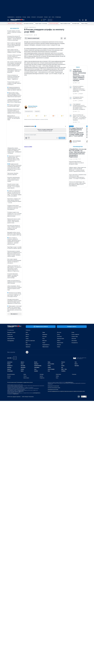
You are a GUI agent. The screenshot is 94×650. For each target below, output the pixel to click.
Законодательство (28, 111)
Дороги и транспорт (30, 340)
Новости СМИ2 (28, 146)
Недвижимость (11, 17)
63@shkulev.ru (21, 391)
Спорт (73, 332)
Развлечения (60, 342)
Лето (43, 338)
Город (27, 338)
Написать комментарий (33, 38)
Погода (24, 17)
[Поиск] (79, 20)
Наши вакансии (11, 338)
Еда (26, 342)
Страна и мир (75, 336)
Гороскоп (33, 17)
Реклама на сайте (11, 332)
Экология (74, 338)
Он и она (59, 332)
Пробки (46, 17)
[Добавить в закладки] (61, 38)
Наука (43, 342)
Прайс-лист (10, 334)
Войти (29, 138)
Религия (59, 344)
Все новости (14, 28)
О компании (10, 336)
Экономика (74, 340)
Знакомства (18, 17)
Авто (27, 332)
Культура (44, 336)
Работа (58, 340)
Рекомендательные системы (53, 389)
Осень (58, 334)
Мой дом (44, 340)
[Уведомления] (82, 20)
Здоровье (28, 346)
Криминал (44, 334)
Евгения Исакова (32, 106)
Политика (59, 336)
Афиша (28, 17)
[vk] (27, 352)
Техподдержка (10, 340)
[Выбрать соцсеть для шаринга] (65, 38)
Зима (43, 332)
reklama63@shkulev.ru (69, 382)
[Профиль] (85, 20)
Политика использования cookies (54, 387)
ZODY (50, 17)
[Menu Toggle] (8, 20)
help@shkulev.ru (16, 393)
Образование (45, 346)
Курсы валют (40, 17)
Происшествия (60, 338)
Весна (27, 336)
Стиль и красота (75, 334)
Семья (58, 346)
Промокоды (58, 17)
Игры (53, 17)
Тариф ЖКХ (37, 111)
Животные (28, 344)
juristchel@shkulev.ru (36, 392)
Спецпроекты (75, 342)
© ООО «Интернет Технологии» (28, 396)
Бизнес (27, 334)
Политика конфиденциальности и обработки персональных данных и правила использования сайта (66, 391)
